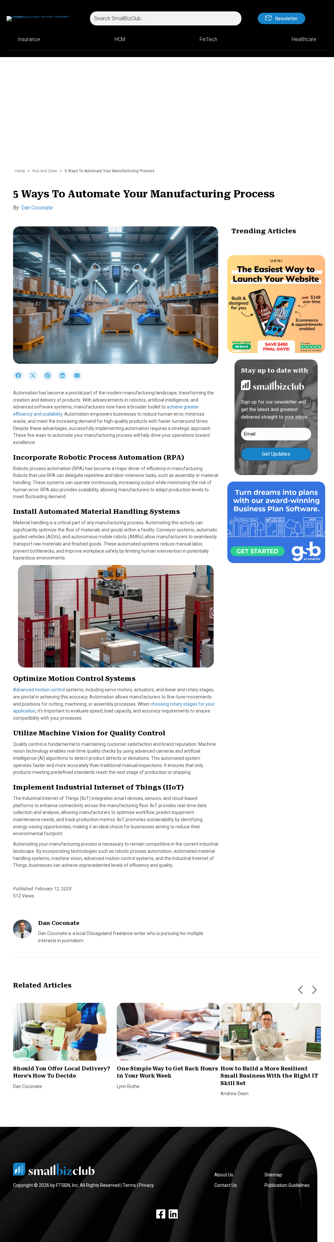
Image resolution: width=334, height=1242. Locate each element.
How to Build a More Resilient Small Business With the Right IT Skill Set (269, 1076)
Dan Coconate (37, 208)
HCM (119, 39)
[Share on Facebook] (20, 379)
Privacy (146, 1185)
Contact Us (225, 1185)
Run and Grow (44, 171)
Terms (129, 1185)
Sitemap (273, 1174)
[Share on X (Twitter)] (35, 379)
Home (20, 171)
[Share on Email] (78, 379)
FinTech (208, 39)
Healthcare (304, 39)
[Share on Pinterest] (49, 379)
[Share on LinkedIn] (64, 379)
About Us (223, 1174)
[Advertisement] (167, 115)
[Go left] (300, 990)
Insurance (29, 39)
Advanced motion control (39, 689)
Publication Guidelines (287, 1185)
